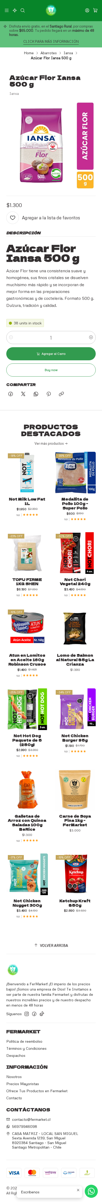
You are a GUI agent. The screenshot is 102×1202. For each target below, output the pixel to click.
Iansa (68, 53)
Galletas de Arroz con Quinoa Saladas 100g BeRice (27, 823)
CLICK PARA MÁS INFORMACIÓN (51, 41)
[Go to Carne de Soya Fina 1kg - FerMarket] (75, 790)
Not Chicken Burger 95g (74, 738)
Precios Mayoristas (22, 1083)
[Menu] (6, 10)
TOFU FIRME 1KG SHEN (27, 581)
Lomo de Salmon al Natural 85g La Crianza (75, 659)
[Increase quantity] (91, 337)
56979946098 (24, 1126)
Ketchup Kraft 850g (74, 903)
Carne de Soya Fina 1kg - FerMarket (75, 820)
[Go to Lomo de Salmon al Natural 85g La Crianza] (75, 629)
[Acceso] (87, 10)
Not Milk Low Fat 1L (27, 501)
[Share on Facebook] (10, 394)
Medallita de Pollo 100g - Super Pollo (74, 503)
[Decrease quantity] (11, 337)
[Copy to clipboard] (61, 394)
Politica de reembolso (24, 1041)
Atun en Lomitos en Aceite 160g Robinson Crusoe (27, 659)
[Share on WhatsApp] (36, 394)
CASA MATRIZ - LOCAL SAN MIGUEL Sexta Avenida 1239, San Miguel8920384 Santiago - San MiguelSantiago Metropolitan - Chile (45, 1140)
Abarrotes (49, 53)
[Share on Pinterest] (48, 394)
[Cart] (95, 10)
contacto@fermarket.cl (31, 1119)
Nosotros (14, 1076)
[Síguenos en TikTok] (41, 1013)
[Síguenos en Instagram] (26, 1013)
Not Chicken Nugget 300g (27, 903)
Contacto (14, 1098)
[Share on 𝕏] (23, 394)
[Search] (22, 10)
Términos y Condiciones (26, 1048)
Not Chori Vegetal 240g (75, 581)
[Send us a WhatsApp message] (91, 1191)
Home (29, 53)
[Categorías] (14, 10)
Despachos (15, 1055)
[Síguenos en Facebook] (34, 1013)
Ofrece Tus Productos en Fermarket (36, 1091)
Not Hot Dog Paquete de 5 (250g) (27, 740)
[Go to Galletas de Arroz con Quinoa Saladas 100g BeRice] (27, 790)
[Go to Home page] (51, 10)
